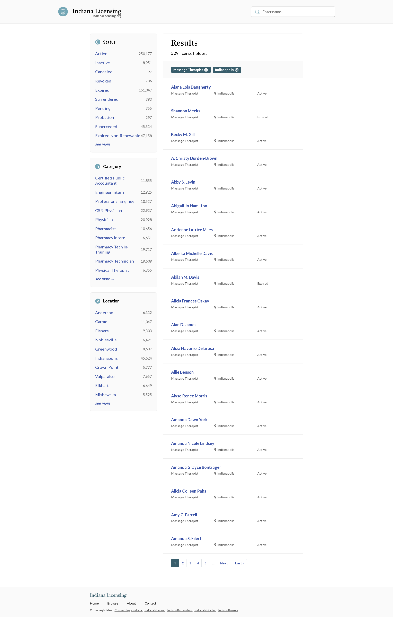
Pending (103, 108)
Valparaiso (105, 376)
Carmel (101, 321)
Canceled (104, 71)
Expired (102, 90)
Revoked (103, 80)
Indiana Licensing (96, 12)
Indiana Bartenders (179, 610)
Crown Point (107, 367)
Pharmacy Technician (114, 260)
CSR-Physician (108, 210)
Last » (239, 563)
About (131, 603)
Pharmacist (105, 228)
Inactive (102, 62)
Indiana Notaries (205, 610)
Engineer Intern (109, 192)
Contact (150, 603)
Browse (112, 603)
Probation (104, 117)
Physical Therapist (112, 270)
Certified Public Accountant (110, 180)
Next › (224, 563)
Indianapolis (106, 358)
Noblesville (106, 339)
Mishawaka (105, 394)
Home (94, 603)
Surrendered (107, 99)
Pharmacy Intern (110, 237)
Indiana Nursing (155, 610)
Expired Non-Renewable (117, 135)
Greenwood (106, 348)
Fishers (102, 330)
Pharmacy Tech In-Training (112, 249)
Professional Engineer (115, 201)
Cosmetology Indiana (128, 610)
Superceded (106, 126)
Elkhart (102, 385)
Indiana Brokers (228, 610)
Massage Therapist (188, 70)
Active (101, 53)
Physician (104, 219)
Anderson (104, 312)
